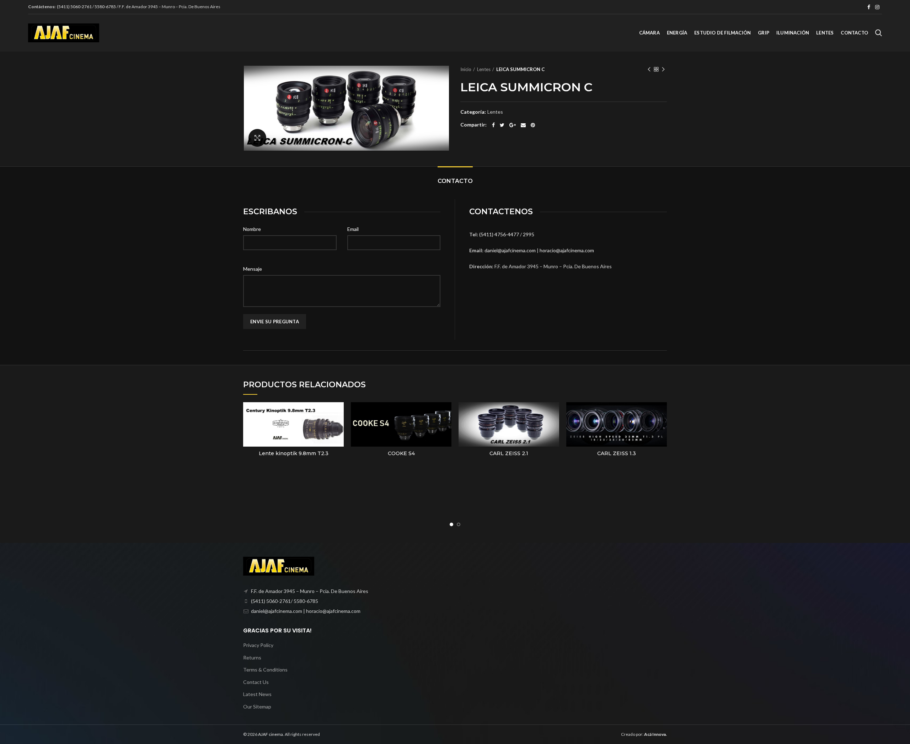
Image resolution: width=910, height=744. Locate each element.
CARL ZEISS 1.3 (616, 453)
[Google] (512, 125)
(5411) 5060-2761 (74, 6)
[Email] (523, 125)
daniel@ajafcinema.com (510, 250)
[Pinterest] (532, 125)
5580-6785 (105, 6)
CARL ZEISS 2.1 (508, 453)
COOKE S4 (401, 453)
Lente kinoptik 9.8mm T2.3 (293, 453)
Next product (663, 69)
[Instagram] (877, 7)
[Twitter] (502, 125)
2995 (528, 234)
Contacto (455, 181)
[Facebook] (869, 7)
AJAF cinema (270, 734)
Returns (252, 657)
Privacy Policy (258, 645)
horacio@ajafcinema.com (567, 250)
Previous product (649, 69)
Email (353, 229)
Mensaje (252, 269)
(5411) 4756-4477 (499, 234)
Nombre (252, 229)
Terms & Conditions (265, 670)
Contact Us (256, 682)
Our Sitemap (257, 706)
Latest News (257, 694)
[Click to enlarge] (257, 138)
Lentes (484, 69)
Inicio (465, 69)
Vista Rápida (338, 414)
